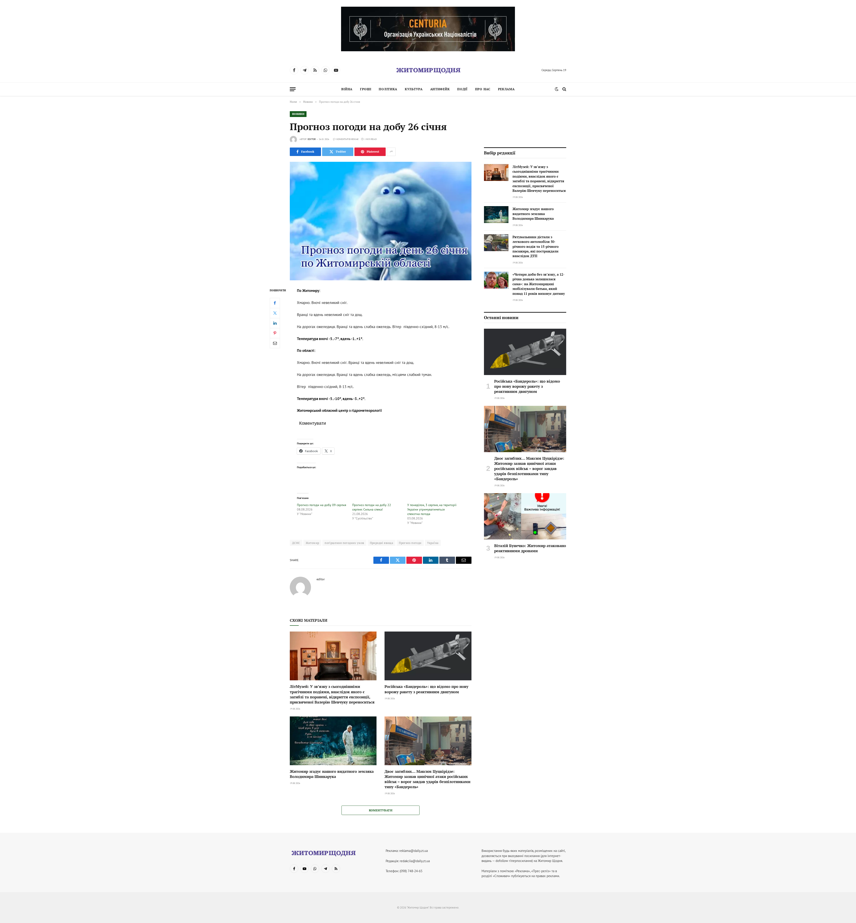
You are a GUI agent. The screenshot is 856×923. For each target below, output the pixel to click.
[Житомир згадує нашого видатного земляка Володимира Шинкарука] (333, 740)
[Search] (564, 89)
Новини (298, 114)
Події (462, 89)
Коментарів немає (347, 139)
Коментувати (380, 810)
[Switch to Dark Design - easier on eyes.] (557, 89)
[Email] (275, 343)
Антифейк (440, 89)
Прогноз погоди (410, 543)
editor (312, 139)
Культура (414, 89)
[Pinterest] (275, 333)
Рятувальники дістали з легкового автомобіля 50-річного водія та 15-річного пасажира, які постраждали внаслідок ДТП (535, 246)
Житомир (312, 543)
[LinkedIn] (275, 323)
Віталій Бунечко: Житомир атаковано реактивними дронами (530, 548)
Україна (433, 543)
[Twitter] (275, 313)
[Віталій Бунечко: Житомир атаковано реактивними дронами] (525, 516)
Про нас (482, 89)
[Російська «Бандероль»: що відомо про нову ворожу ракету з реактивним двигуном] (428, 656)
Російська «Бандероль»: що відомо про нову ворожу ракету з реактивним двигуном (426, 689)
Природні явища (381, 543)
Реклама (506, 89)
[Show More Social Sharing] (391, 152)
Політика (388, 89)
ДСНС (296, 543)
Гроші (365, 89)
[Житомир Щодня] (428, 70)
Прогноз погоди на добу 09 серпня (321, 505)
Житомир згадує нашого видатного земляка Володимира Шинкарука (332, 774)
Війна (346, 89)
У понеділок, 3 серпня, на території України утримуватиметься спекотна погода (432, 509)
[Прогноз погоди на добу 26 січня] (380, 221)
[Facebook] (275, 303)
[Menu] (293, 89)
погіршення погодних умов (344, 543)
